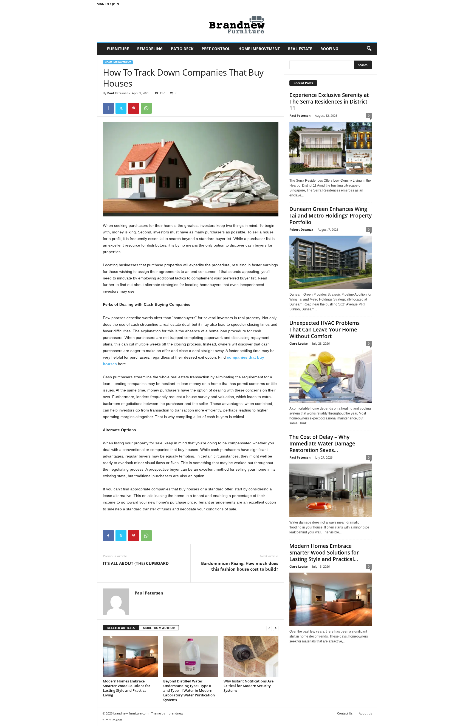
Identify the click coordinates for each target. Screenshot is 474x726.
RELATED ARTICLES (121, 628)
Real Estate (300, 48)
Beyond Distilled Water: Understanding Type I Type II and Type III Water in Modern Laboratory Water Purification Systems (189, 690)
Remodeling (150, 48)
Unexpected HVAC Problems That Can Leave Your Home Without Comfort (324, 329)
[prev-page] (269, 628)
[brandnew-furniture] (237, 25)
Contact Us (344, 713)
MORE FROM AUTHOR (159, 628)
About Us (365, 713)
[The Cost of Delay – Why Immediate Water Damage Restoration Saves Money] (330, 490)
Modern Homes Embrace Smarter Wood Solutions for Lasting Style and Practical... (324, 552)
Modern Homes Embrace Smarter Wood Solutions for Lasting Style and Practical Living (126, 688)
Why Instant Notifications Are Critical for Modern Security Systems (248, 686)
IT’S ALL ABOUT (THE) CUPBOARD (136, 563)
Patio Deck (182, 48)
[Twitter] (120, 108)
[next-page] (275, 628)
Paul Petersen (117, 93)
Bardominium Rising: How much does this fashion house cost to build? (239, 566)
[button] (369, 49)
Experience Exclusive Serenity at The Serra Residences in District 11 (329, 102)
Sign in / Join (108, 4)
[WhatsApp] (146, 108)
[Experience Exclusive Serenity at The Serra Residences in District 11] (330, 148)
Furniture (118, 48)
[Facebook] (108, 108)
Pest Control (216, 48)
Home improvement (259, 48)
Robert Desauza (301, 229)
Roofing (329, 48)
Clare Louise (298, 343)
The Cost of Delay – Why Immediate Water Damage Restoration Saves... (322, 443)
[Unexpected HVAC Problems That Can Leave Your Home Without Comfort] (330, 376)
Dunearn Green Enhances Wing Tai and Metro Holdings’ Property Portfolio (330, 215)
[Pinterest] (133, 108)
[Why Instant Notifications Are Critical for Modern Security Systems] (251, 656)
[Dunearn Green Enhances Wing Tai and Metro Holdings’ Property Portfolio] (330, 262)
